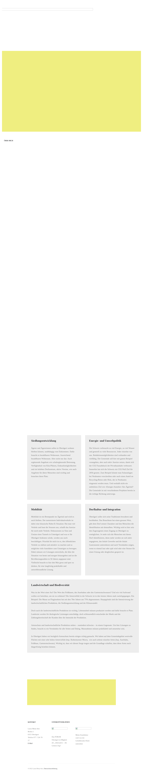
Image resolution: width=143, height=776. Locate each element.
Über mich (84, 11)
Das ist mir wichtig (110, 11)
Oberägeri (95, 11)
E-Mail (30, 743)
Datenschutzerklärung (50, 768)
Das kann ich (126, 11)
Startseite (72, 11)
